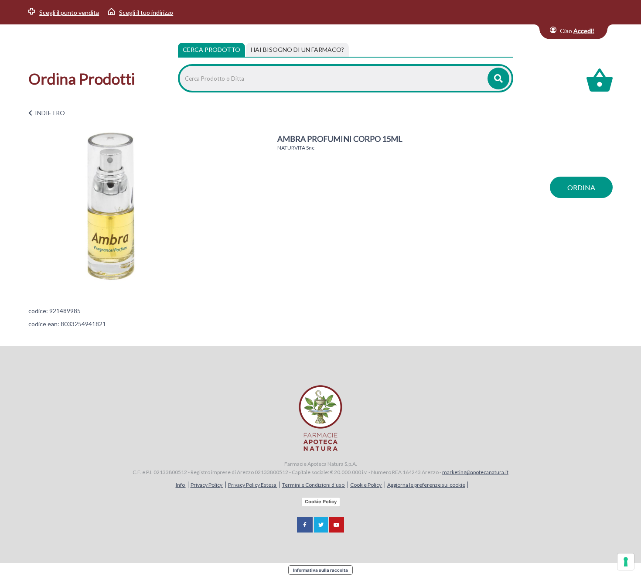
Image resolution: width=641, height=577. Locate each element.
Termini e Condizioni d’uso (313, 484)
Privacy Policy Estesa (252, 484)
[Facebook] (305, 525)
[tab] (297, 50)
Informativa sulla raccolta (320, 570)
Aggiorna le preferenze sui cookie (426, 484)
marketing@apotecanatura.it (475, 472)
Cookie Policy (366, 484)
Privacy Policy (207, 484)
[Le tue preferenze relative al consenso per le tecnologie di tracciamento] (625, 561)
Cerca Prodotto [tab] (211, 49)
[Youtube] (336, 525)
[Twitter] (321, 525)
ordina (581, 187)
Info (181, 484)
